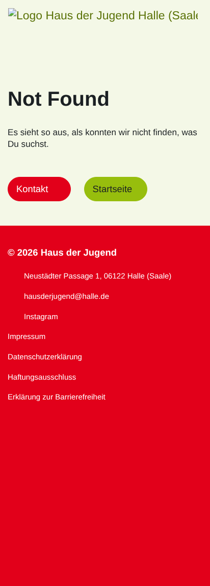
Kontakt (32, 188)
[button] (103, 15)
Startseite (113, 188)
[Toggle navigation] (186, 15)
